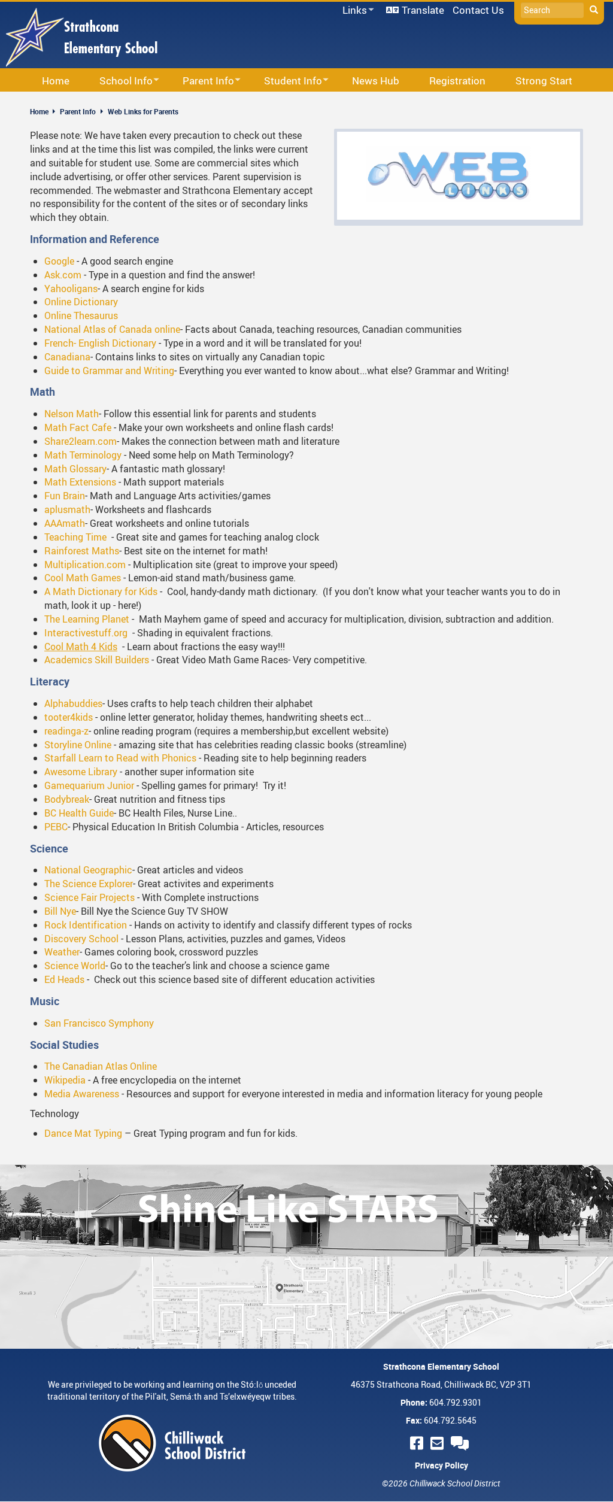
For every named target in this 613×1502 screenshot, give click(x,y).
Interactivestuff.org (86, 632)
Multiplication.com (85, 564)
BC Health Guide (79, 813)
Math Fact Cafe (77, 427)
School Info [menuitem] (118, 81)
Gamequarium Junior (89, 785)
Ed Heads (64, 979)
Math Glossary (75, 468)
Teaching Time (75, 537)
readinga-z (66, 731)
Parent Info (78, 111)
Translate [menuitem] (423, 10)
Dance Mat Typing (83, 1133)
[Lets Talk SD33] (461, 1443)
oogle (62, 261)
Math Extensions (80, 481)
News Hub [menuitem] (375, 80)
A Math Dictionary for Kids (100, 591)
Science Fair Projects (90, 897)
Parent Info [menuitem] (200, 81)
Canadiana (67, 356)
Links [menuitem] (352, 10)
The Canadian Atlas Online (100, 1066)
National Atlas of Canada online (112, 329)
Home (39, 111)
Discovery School (81, 938)
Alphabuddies (73, 703)
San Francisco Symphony (99, 1023)
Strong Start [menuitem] (543, 80)
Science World (74, 965)
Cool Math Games (82, 577)
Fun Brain (64, 495)
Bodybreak (66, 799)
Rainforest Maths (81, 550)
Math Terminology (83, 455)
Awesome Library (80, 771)
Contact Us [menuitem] (478, 10)
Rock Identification (86, 924)
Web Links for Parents (143, 111)
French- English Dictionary (101, 343)
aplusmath (67, 509)
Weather (62, 951)
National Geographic (88, 869)
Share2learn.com (80, 441)
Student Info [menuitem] (285, 81)
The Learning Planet (86, 619)
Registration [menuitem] (457, 80)
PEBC (56, 826)
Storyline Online (77, 744)
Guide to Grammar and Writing (109, 370)
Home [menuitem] (55, 80)
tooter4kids (69, 717)
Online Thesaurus (81, 315)
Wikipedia (65, 1080)
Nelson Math (71, 413)
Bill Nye (60, 911)
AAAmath (64, 523)
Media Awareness (81, 1093)
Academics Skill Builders (96, 659)
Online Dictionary (81, 301)
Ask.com (62, 274)
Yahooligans (71, 288)
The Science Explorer (88, 883)
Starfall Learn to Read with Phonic (118, 757)
